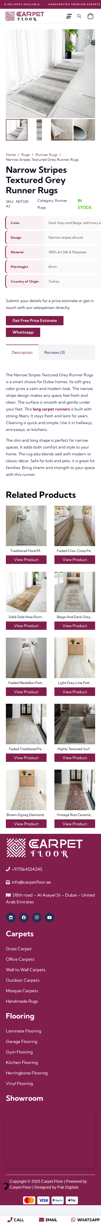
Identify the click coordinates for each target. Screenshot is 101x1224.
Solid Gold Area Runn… (26, 617)
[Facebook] (24, 917)
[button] (69, 16)
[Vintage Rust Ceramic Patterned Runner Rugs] (74, 790)
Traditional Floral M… (26, 551)
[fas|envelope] (42, 1220)
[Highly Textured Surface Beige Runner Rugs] (74, 724)
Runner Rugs (46, 155)
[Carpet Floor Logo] (24, 16)
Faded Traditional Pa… (26, 749)
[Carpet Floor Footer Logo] (44, 848)
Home (11, 155)
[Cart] (90, 16)
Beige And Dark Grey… (75, 617)
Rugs (25, 155)
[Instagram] (37, 917)
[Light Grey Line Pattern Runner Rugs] (74, 658)
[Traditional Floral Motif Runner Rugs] (26, 526)
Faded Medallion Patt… (26, 683)
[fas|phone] (10, 1220)
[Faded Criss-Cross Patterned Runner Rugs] (74, 526)
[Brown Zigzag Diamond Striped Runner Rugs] (26, 790)
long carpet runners (52, 409)
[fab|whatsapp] (73, 1220)
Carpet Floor (52, 1181)
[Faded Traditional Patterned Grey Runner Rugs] (26, 724)
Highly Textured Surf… (75, 749)
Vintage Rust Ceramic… (75, 815)
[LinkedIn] (11, 917)
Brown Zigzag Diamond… (26, 815)
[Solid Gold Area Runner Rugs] (26, 592)
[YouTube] (49, 917)
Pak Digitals (67, 1187)
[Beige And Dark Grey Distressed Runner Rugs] (74, 592)
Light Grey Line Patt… (75, 683)
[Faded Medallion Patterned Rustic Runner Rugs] (26, 658)
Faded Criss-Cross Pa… (75, 551)
